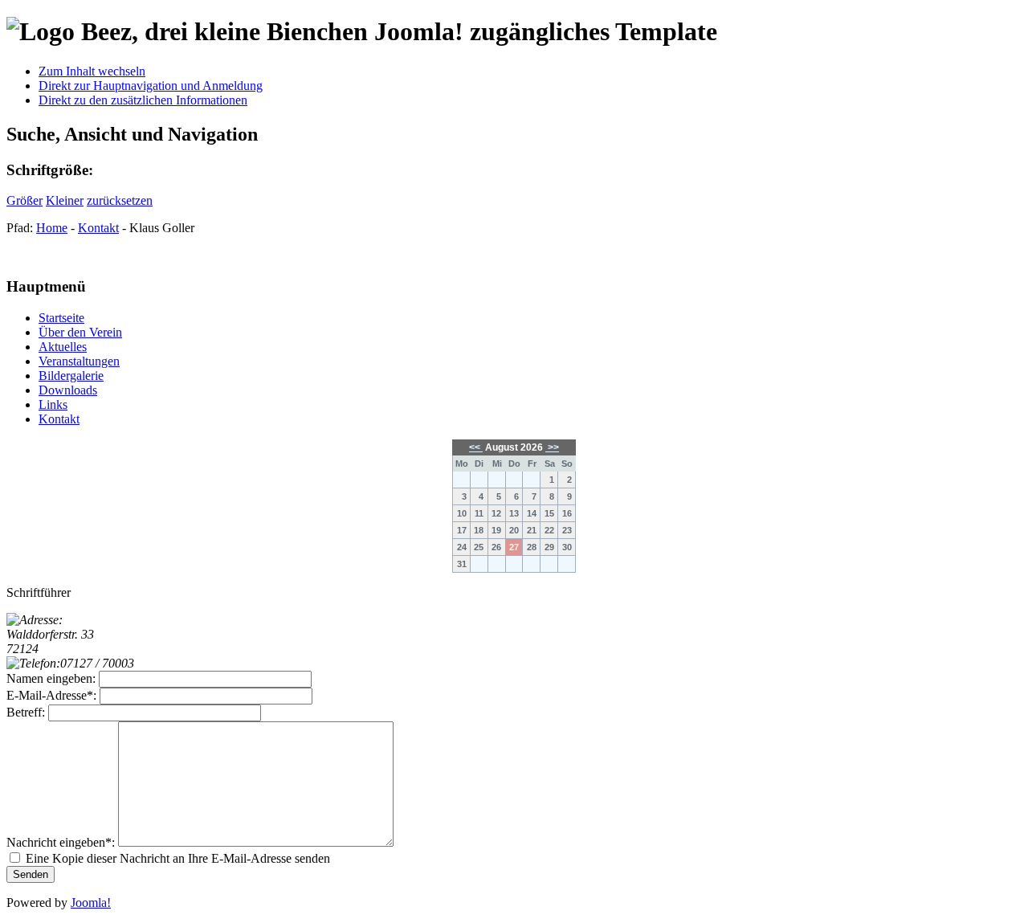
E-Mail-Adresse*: (51, 695)
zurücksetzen (120, 200)
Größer (24, 200)
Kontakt (98, 228)
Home (51, 228)
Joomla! (91, 902)
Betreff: (25, 712)
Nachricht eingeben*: (60, 842)
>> (552, 447)
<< (476, 447)
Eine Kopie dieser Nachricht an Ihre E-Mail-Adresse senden (178, 858)
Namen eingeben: (51, 678)
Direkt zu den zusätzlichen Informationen (143, 100)
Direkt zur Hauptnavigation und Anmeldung (151, 85)
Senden (30, 874)
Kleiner (65, 200)
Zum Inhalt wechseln (92, 71)
